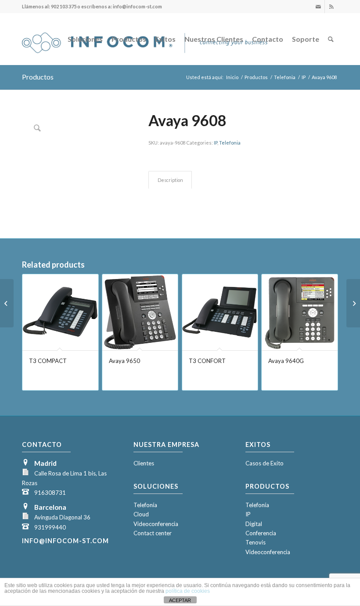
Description (170, 180)
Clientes (143, 463)
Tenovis (255, 542)
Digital (253, 523)
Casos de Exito (264, 463)
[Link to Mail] (318, 6)
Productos (38, 77)
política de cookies (188, 591)
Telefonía (145, 504)
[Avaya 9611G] (353, 303)
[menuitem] (85, 39)
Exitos (257, 444)
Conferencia (260, 533)
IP (215, 142)
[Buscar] (331, 39)
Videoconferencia (155, 523)
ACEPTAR (180, 600)
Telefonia (230, 142)
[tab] (170, 180)
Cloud (141, 514)
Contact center (152, 533)
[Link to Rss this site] (331, 6)
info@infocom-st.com (65, 540)
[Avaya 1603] (7, 303)
